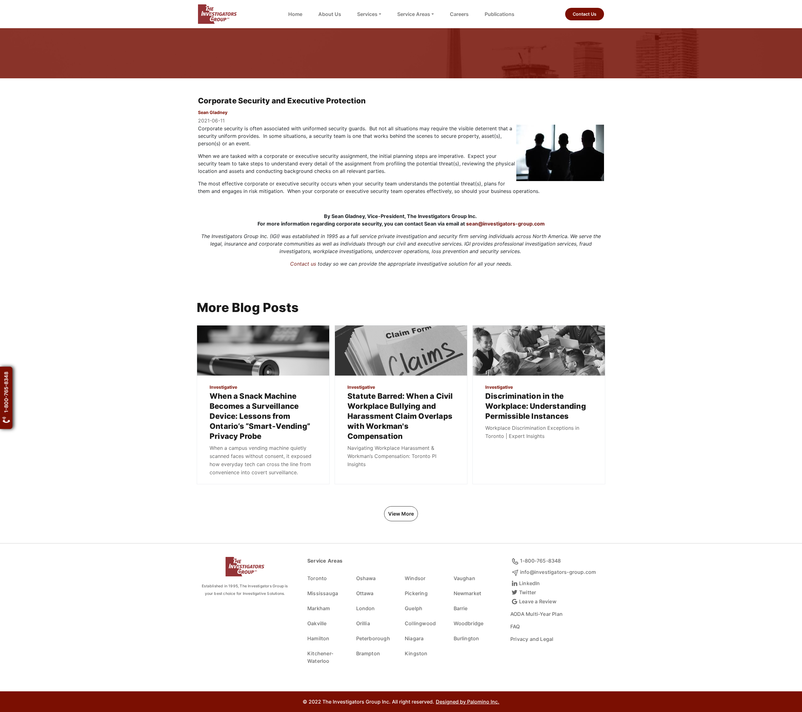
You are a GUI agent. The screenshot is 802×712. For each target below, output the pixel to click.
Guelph (413, 608)
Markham (318, 608)
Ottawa (365, 593)
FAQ (515, 626)
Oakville (317, 623)
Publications (499, 14)
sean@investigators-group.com (505, 224)
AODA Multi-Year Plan (536, 614)
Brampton (368, 653)
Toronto (317, 578)
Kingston (416, 653)
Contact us (303, 264)
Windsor (415, 578)
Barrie (461, 608)
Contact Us (584, 14)
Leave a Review (537, 601)
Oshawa (366, 578)
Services (367, 14)
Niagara (414, 638)
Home (295, 14)
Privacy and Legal (531, 639)
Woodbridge (469, 623)
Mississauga (322, 593)
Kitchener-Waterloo (320, 657)
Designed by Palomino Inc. (467, 702)
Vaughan (464, 578)
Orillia (363, 623)
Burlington (466, 638)
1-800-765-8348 (6, 392)
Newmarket (468, 593)
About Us (329, 14)
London (365, 608)
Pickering (416, 593)
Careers (459, 14)
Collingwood (420, 623)
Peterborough (373, 638)
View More (401, 514)
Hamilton (318, 638)
